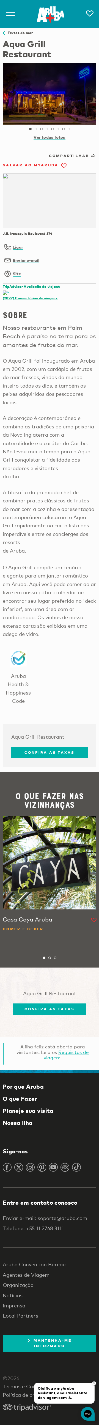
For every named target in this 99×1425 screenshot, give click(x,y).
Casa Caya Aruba (27, 919)
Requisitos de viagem (66, 1054)
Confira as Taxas (49, 752)
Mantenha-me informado (53, 1343)
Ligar (18, 246)
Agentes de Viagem (26, 1275)
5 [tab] (52, 129)
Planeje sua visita (28, 1110)
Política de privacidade (30, 1395)
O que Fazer (20, 1098)
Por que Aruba (23, 1086)
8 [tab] (69, 129)
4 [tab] (47, 129)
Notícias (13, 1295)
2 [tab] (35, 129)
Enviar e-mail (26, 260)
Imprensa (14, 1305)
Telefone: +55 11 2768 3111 (33, 1228)
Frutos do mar (19, 32)
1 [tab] (30, 129)
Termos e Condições (27, 1386)
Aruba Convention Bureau (34, 1264)
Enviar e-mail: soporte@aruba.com (45, 1218)
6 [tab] (58, 129)
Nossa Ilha (17, 1122)
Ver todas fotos (49, 137)
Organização (18, 1285)
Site (17, 273)
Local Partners (20, 1316)
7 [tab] (63, 129)
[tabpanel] (49, 94)
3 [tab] (41, 129)
